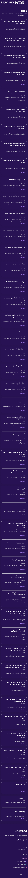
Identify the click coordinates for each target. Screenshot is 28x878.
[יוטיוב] (20, 840)
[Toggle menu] (25, 2)
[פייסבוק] (26, 840)
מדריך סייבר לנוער (22, 849)
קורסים (25, 847)
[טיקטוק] (18, 840)
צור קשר (25, 854)
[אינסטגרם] (23, 840)
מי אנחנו (25, 852)
